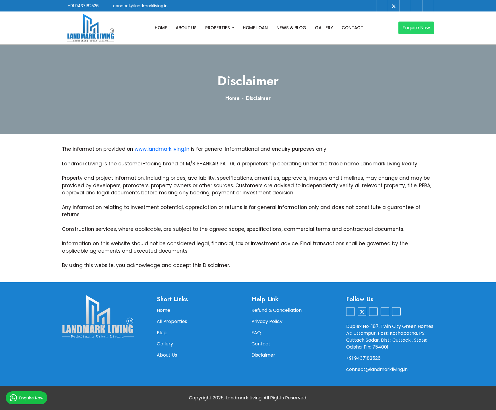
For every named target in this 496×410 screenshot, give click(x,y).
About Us (186, 28)
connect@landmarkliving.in (140, 6)
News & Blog (291, 28)
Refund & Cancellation (276, 310)
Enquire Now (416, 27)
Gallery (324, 28)
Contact (352, 28)
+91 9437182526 (83, 6)
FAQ (256, 332)
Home (161, 28)
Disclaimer (263, 355)
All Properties (172, 321)
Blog (161, 332)
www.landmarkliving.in (162, 149)
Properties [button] (218, 28)
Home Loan (255, 28)
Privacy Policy (266, 321)
